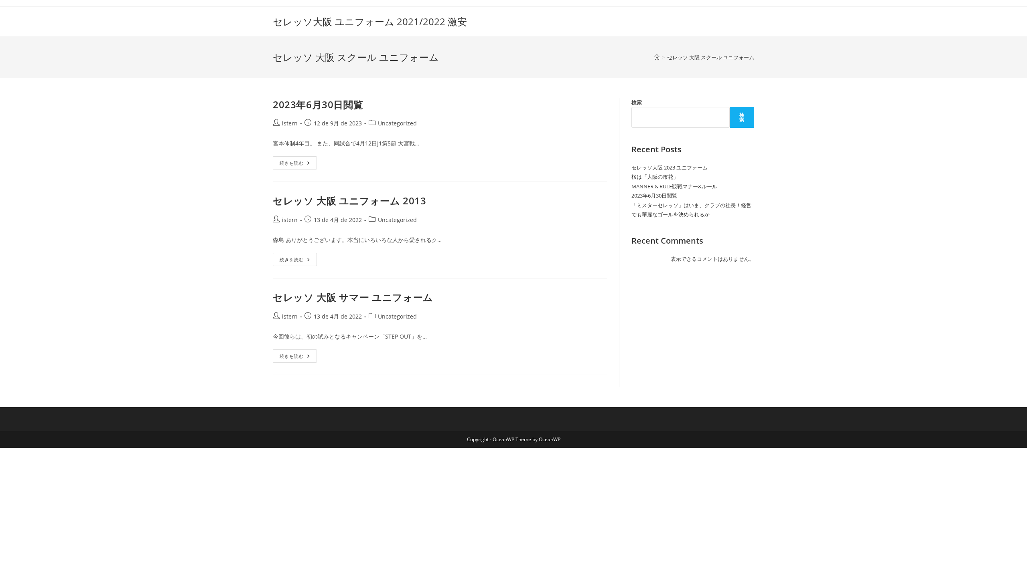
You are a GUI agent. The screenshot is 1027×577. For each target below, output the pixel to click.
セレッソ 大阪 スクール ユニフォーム (710, 57)
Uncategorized (397, 123)
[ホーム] (657, 57)
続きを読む (298, 164)
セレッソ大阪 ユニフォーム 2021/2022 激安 (370, 21)
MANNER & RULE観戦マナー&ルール (674, 186)
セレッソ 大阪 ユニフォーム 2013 (349, 200)
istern (290, 123)
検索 (636, 102)
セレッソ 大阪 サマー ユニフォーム (353, 297)
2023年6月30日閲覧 (318, 104)
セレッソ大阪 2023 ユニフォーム (669, 167)
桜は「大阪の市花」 (654, 176)
